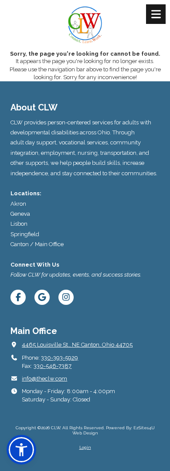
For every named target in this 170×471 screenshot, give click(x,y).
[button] (21, 449)
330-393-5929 (59, 357)
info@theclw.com (44, 378)
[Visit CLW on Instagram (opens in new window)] (66, 297)
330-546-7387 (52, 366)
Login (85, 447)
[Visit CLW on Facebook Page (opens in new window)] (18, 297)
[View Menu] (156, 14)
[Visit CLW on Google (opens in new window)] (42, 297)
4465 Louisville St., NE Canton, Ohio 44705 (77, 344)
